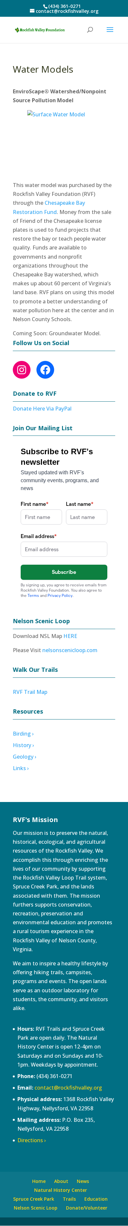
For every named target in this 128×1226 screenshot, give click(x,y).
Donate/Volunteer (86, 1208)
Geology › (24, 756)
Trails (69, 1199)
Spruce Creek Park (33, 1199)
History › (23, 745)
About (61, 1181)
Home (39, 1181)
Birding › (23, 733)
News (83, 1181)
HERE (70, 636)
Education (96, 1199)
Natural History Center (60, 1190)
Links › (21, 768)
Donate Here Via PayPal (42, 408)
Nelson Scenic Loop (35, 1208)
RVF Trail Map (30, 692)
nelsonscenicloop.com (69, 650)
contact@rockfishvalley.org (68, 1087)
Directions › (31, 1140)
